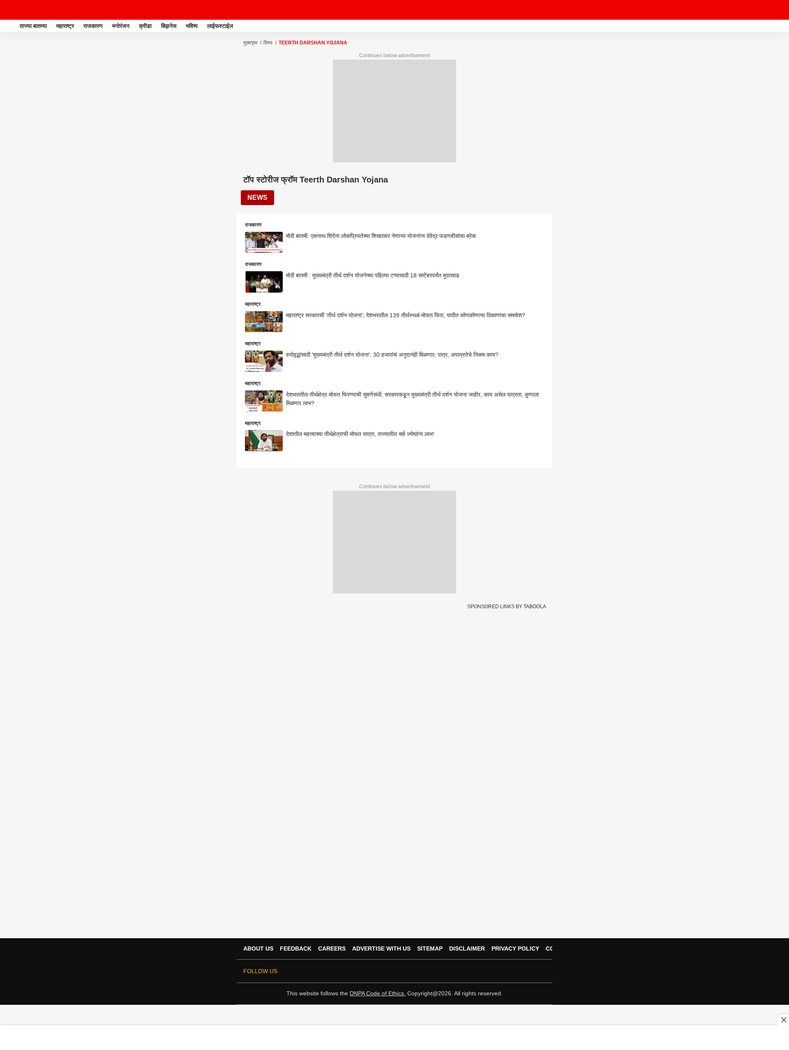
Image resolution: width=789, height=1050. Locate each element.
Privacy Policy (515, 948)
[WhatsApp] (777, 10)
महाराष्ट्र (65, 26)
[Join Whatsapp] (541, 971)
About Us (258, 948)
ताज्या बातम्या (33, 26)
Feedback (295, 948)
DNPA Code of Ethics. (378, 993)
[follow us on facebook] (483, 971)
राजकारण (93, 26)
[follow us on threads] (495, 971)
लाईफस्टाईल (220, 26)
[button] (782, 25)
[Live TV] (763, 10)
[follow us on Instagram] (518, 971)
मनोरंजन (120, 26)
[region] (394, 1037)
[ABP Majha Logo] (28, 10)
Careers (332, 948)
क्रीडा (145, 26)
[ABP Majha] (9, 26)
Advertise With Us (381, 948)
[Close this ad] (783, 1019)
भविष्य (192, 26)
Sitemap (430, 948)
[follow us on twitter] (472, 971)
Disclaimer (467, 948)
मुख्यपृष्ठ (250, 43)
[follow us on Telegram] (529, 971)
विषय (267, 43)
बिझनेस (168, 26)
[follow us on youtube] (506, 971)
